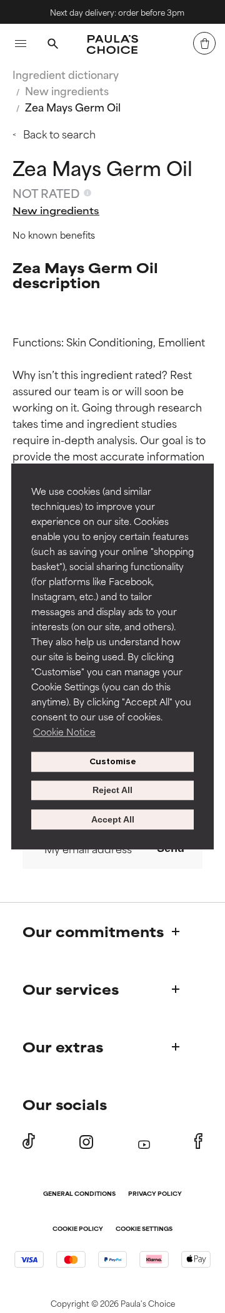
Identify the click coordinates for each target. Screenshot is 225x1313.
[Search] (52, 45)
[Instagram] (86, 1142)
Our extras (62, 1046)
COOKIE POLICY (77, 1229)
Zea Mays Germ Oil (73, 106)
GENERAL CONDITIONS (79, 1194)
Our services (70, 988)
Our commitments (93, 931)
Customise (112, 761)
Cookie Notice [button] (64, 731)
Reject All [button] (112, 791)
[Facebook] (198, 1141)
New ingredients (67, 90)
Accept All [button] (112, 819)
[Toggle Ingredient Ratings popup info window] (87, 193)
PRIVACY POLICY (155, 1194)
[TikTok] (28, 1141)
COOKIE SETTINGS (144, 1229)
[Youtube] (144, 1142)
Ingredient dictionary (65, 74)
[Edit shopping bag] (204, 43)
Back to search (59, 133)
